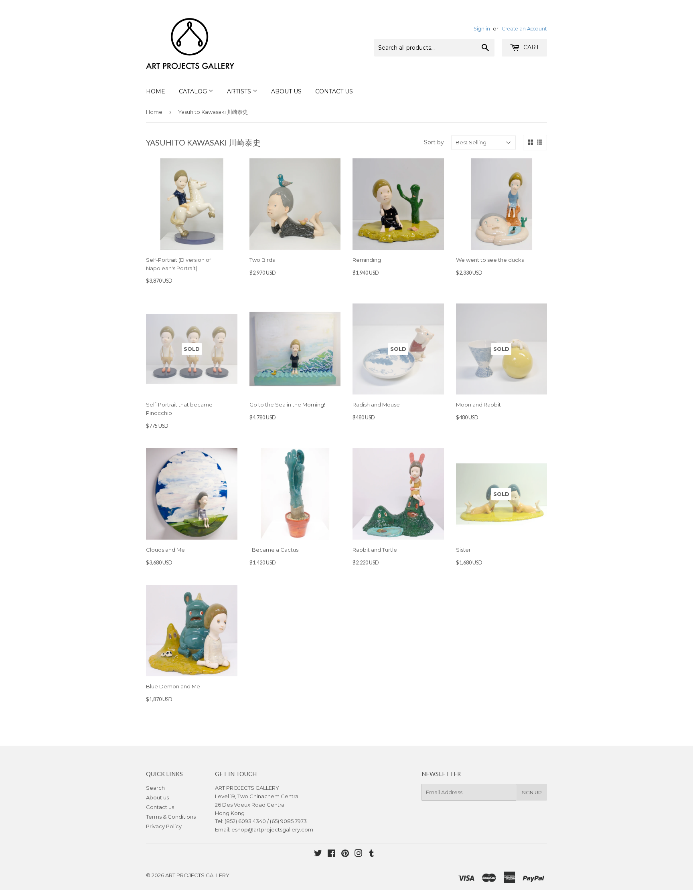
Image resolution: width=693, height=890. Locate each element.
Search (155, 788)
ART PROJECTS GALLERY (197, 875)
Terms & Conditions (171, 816)
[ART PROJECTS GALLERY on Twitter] (318, 854)
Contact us (160, 807)
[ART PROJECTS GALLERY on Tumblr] (371, 854)
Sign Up (532, 792)
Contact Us (334, 91)
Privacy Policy (164, 826)
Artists (240, 91)
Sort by (434, 142)
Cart (530, 47)
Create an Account (524, 29)
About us (157, 797)
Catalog (194, 91)
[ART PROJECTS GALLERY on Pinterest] (345, 854)
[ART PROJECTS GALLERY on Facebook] (331, 854)
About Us (286, 91)
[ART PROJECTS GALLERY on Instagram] (359, 854)
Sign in (482, 29)
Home (155, 91)
